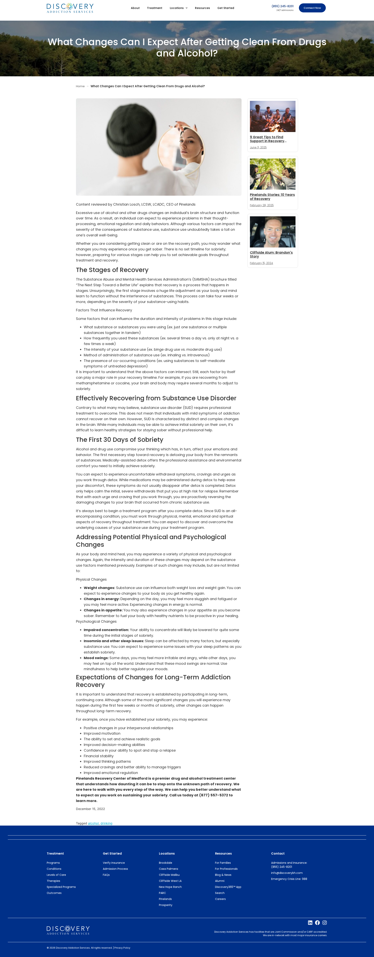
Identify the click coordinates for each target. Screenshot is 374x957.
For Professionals (226, 869)
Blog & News (223, 875)
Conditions (54, 869)
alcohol (93, 823)
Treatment (154, 8)
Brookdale (165, 863)
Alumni (219, 881)
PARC (162, 893)
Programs (53, 863)
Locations (177, 8)
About (135, 8)
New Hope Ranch (170, 887)
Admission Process (115, 869)
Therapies (53, 881)
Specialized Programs (61, 887)
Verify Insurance (114, 863)
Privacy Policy (122, 947)
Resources (202, 8)
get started (112, 853)
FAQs (106, 875)
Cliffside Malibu (169, 875)
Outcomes (54, 893)
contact (278, 853)
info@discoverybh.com (287, 873)
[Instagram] (324, 922)
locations (167, 853)
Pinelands (165, 899)
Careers (220, 899)
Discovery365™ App (228, 887)
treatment (55, 853)
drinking (106, 823)
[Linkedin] (310, 922)
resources (223, 853)
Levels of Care (56, 875)
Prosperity (165, 905)
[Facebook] (317, 922)
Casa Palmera (168, 869)
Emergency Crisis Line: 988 (289, 879)
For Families (223, 863)
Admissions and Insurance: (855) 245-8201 (289, 865)
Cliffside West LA (170, 881)
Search (220, 893)
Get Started (225, 8)
